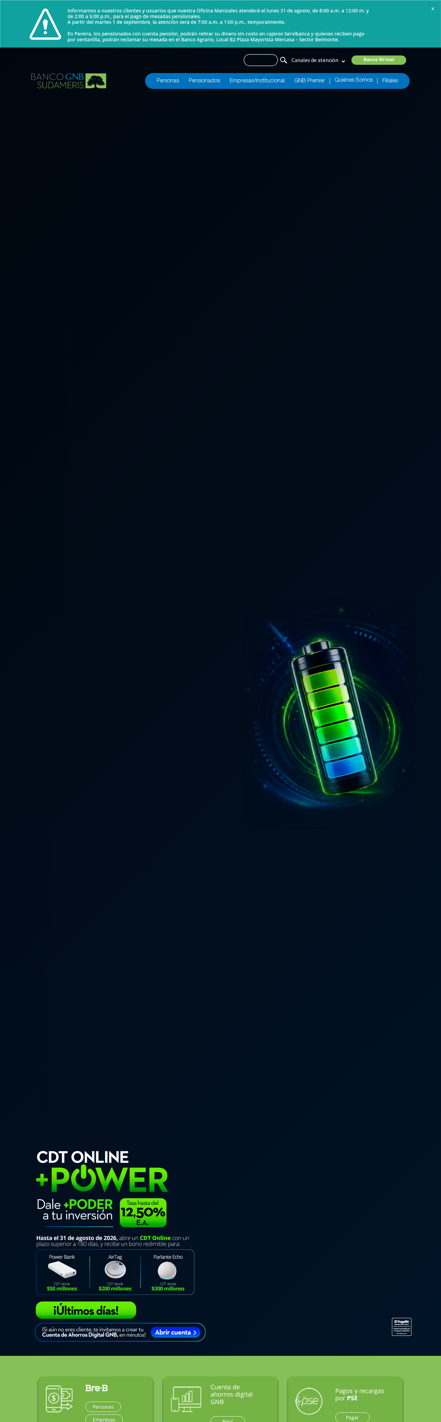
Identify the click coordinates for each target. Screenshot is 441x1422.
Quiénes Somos (354, 80)
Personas (168, 81)
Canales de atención (315, 60)
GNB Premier (309, 81)
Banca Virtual (378, 60)
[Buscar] (282, 59)
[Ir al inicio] (69, 81)
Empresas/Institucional (257, 81)
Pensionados (204, 81)
